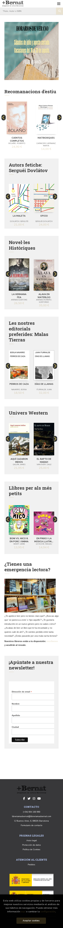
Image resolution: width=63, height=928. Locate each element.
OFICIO (44, 215)
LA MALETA (19, 215)
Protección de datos (31, 845)
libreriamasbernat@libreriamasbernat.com (31, 816)
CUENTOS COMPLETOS (17, 139)
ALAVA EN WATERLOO (44, 295)
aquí (23, 911)
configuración (47, 911)
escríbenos (52, 641)
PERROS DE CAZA (19, 384)
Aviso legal (31, 840)
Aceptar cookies (31, 920)
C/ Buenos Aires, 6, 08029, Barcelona (31, 820)
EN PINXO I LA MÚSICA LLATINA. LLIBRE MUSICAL (44, 540)
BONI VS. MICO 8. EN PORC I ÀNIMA (19, 540)
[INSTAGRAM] (34, 798)
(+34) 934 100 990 (31, 811)
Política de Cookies (31, 849)
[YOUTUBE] (39, 798)
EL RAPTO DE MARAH (44, 460)
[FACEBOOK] (24, 798)
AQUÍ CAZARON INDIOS (19, 460)
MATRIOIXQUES (46, 137)
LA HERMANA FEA (19, 295)
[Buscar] (59, 11)
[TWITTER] (29, 798)
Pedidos (31, 864)
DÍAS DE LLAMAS (44, 384)
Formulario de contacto (31, 825)
